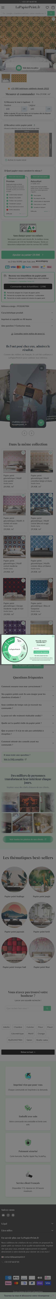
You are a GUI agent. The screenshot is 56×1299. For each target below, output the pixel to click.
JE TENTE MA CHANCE (41, 652)
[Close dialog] (53, 636)
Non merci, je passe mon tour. (41, 655)
